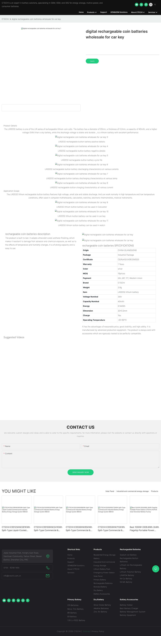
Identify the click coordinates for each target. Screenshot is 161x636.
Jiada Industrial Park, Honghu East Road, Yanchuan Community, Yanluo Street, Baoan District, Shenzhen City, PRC (22, 556)
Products (154, 491)
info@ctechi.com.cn (12, 576)
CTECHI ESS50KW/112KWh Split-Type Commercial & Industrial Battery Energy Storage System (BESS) (111, 529)
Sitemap (86, 631)
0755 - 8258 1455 (11, 568)
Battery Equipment (128, 615)
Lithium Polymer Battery (130, 572)
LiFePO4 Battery (127, 575)
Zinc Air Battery (100, 611)
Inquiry (92, 61)
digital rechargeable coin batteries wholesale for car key (36, 19)
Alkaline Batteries (101, 608)
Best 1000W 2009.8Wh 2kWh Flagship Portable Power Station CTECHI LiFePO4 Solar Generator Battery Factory (144, 529)
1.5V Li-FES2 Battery (76, 620)
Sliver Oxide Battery (102, 605)
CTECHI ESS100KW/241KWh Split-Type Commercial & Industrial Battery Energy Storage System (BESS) (48, 529)
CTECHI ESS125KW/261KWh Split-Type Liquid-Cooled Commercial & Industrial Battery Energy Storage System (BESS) (16, 529)
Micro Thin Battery (75, 609)
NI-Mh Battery (126, 582)
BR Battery (72, 613)
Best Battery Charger (129, 608)
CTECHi (5, 19)
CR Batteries (72, 605)
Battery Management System (132, 611)
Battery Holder (126, 605)
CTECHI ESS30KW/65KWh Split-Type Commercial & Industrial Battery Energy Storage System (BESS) (79, 529)
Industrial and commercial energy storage (133, 491)
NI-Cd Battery (126, 578)
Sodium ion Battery (128, 555)
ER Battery (72, 616)
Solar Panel (109, 491)
